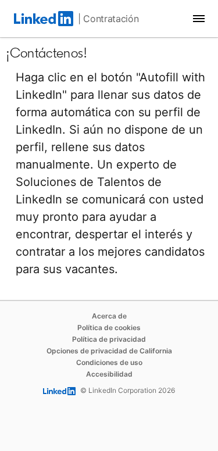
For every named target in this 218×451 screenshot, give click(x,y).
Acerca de (109, 316)
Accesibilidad (109, 374)
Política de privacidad (109, 339)
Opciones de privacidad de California (109, 350)
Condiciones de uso (109, 362)
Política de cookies (109, 327)
